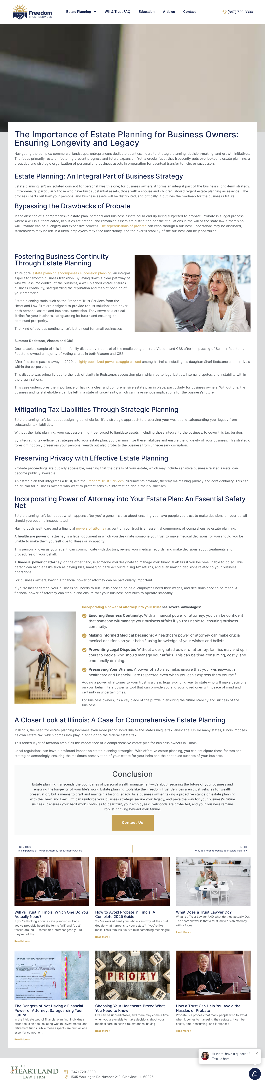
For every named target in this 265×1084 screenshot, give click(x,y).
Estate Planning (78, 11)
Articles (169, 11)
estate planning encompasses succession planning (72, 273)
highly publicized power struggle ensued (109, 362)
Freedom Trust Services (105, 481)
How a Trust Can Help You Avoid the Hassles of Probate (208, 1008)
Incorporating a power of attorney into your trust (121, 607)
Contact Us (132, 823)
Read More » (22, 941)
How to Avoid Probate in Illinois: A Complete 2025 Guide (125, 914)
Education (147, 11)
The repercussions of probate (123, 226)
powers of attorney (91, 528)
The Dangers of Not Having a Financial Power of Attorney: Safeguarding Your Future (48, 1010)
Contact (189, 11)
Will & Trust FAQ (117, 11)
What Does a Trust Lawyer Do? (203, 912)
